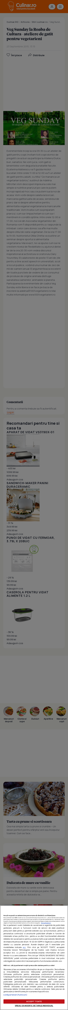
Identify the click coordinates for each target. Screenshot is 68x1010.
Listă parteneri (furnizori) (15, 994)
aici (24, 947)
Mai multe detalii (46, 923)
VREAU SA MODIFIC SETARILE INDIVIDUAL (34, 1005)
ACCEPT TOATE (34, 1001)
